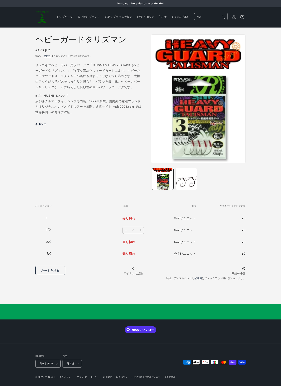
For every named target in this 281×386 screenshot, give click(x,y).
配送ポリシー (123, 377)
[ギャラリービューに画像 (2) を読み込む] (186, 179)
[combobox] (210, 16)
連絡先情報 (170, 377)
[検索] (223, 17)
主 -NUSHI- (50, 377)
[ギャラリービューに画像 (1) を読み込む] (163, 179)
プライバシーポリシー (88, 377)
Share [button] (42, 124)
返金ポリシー (66, 377)
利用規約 (107, 377)
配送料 (47, 56)
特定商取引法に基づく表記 (147, 377)
